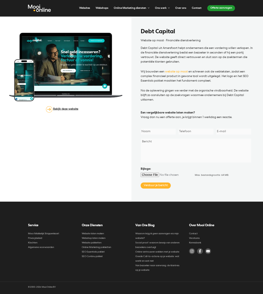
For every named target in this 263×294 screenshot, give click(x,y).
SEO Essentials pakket (93, 252)
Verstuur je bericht (156, 185)
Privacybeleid (35, 238)
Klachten (32, 243)
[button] (147, 8)
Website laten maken (93, 234)
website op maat (176, 71)
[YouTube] (208, 251)
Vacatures (194, 238)
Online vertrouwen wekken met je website (157, 252)
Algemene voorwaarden (41, 247)
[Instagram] (192, 251)
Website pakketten (92, 243)
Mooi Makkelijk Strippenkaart (43, 234)
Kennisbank (195, 243)
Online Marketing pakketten (96, 247)
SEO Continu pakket (92, 256)
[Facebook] (200, 251)
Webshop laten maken (93, 238)
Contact (193, 234)
